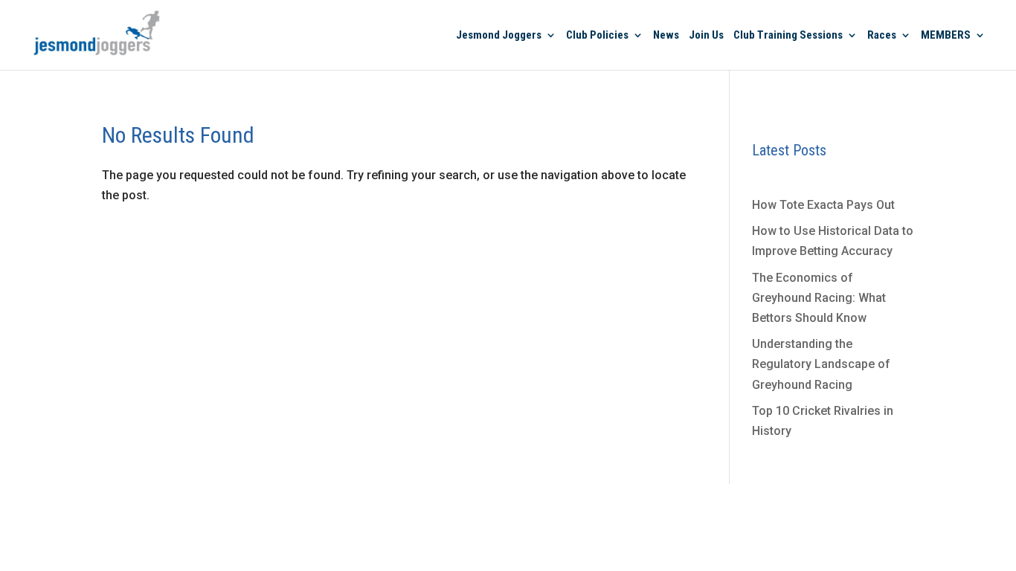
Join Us (706, 36)
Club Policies (597, 36)
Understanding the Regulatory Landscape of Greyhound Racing (821, 364)
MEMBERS (946, 36)
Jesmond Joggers (498, 36)
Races (881, 36)
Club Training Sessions (788, 36)
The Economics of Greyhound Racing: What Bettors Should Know (819, 298)
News (666, 36)
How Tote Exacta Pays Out (823, 205)
